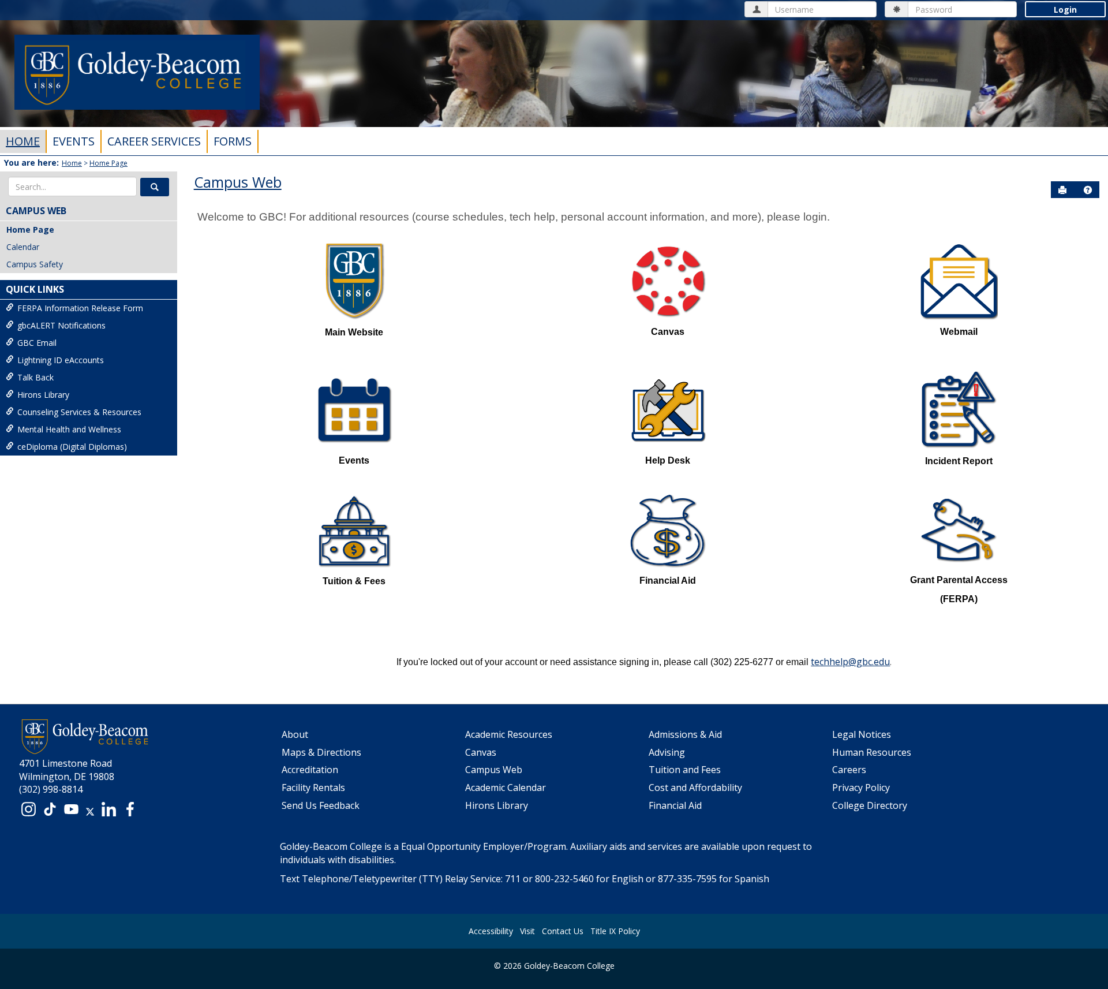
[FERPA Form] (959, 529)
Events (74, 141)
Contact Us (562, 930)
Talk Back (35, 377)
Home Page (108, 163)
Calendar (22, 246)
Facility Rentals (313, 787)
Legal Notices (861, 734)
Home (23, 141)
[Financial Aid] (668, 530)
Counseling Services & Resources (79, 411)
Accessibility (491, 930)
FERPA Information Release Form (80, 308)
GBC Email (37, 342)
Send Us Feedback (321, 805)
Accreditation (310, 769)
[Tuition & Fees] (354, 530)
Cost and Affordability (695, 787)
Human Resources (871, 752)
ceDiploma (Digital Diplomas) (72, 446)
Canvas (480, 752)
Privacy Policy (861, 787)
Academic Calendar (505, 787)
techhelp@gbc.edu (850, 661)
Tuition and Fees (685, 769)
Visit (527, 930)
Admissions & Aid (685, 734)
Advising (667, 752)
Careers (849, 769)
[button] (154, 187)
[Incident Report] (959, 409)
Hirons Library (43, 394)
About (295, 734)
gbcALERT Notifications (61, 325)
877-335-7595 (687, 878)
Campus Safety (34, 264)
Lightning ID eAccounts (60, 359)
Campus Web (36, 210)
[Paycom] (959, 280)
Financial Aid (675, 805)
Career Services (154, 141)
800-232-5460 (564, 878)
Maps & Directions (321, 752)
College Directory (869, 805)
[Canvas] (668, 280)
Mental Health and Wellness (69, 429)
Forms (233, 141)
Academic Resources (508, 734)
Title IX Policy (615, 930)
